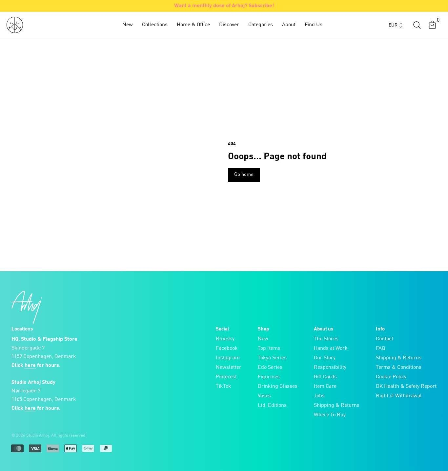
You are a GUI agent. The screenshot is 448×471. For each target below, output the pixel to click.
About (288, 25)
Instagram (228, 358)
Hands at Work (331, 348)
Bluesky (225, 339)
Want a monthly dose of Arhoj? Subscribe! (224, 6)
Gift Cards (325, 377)
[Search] (417, 25)
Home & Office (193, 25)
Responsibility (330, 367)
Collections (155, 25)
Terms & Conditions (398, 367)
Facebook (227, 348)
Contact (384, 339)
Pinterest (226, 377)
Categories (260, 25)
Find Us (313, 25)
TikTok (223, 386)
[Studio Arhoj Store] (15, 25)
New (127, 25)
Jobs (319, 396)
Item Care (325, 386)
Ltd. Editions (272, 405)
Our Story (325, 358)
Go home (244, 174)
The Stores (326, 339)
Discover (229, 25)
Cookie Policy (391, 377)
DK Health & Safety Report (406, 386)
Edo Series (270, 367)
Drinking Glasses (277, 386)
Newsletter (228, 367)
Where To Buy (330, 415)
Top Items (269, 348)
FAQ (380, 348)
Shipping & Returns (336, 405)
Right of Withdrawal (399, 396)
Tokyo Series (272, 358)
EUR (393, 25)
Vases (264, 396)
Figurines (269, 377)
